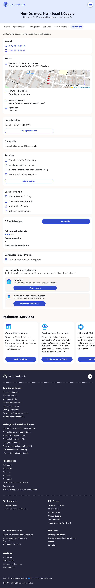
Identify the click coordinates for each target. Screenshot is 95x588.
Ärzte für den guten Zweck (59, 523)
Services (47, 26)
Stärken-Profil (54, 519)
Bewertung (77, 26)
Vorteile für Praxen (56, 505)
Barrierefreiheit (61, 26)
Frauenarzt (7, 479)
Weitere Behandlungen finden (15, 453)
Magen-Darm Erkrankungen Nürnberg (19, 428)
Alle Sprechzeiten (29, 131)
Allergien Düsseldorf (11, 442)
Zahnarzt (6, 472)
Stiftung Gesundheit (56, 535)
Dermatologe (8, 486)
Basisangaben (54, 512)
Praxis (7, 26)
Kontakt (51, 545)
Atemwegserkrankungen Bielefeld (17, 446)
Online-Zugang (54, 516)
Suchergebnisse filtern (57, 359)
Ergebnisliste (18, 34)
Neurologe (7, 468)
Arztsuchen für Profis (12, 544)
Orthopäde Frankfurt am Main (16, 413)
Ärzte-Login (35, 288)
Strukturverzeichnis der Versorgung (18, 535)
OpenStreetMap (85, 87)
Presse (51, 542)
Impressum (7, 557)
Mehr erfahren (20, 359)
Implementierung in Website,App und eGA (15, 539)
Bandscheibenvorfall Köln (14, 439)
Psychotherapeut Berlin (13, 403)
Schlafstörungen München (14, 435)
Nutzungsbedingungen (12, 564)
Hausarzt (6, 475)
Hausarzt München (11, 392)
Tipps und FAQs (10, 505)
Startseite (7, 34)
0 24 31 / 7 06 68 (17, 46)
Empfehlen (66, 221)
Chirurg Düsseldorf (11, 410)
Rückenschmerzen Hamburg (15, 450)
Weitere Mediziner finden (14, 417)
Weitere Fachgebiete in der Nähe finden (20, 490)
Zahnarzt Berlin (9, 395)
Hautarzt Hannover (11, 406)
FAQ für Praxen (54, 509)
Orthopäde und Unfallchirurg (15, 482)
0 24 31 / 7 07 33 (17, 50)
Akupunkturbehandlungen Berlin (16, 432)
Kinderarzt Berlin (10, 399)
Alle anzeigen (29, 181)
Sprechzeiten (19, 26)
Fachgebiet (34, 26)
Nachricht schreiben (29, 304)
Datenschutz (8, 560)
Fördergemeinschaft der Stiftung (62, 538)
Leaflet (75, 87)
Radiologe (7, 465)
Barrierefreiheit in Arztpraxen (15, 509)
